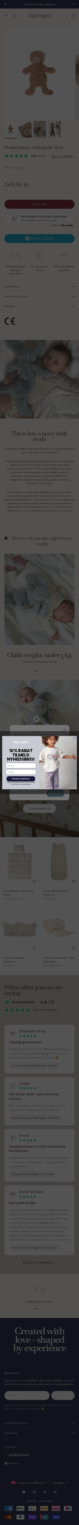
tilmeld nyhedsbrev (21, 778)
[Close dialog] (74, 738)
